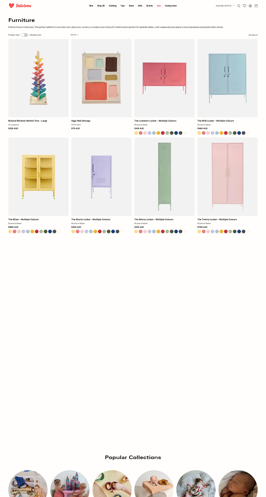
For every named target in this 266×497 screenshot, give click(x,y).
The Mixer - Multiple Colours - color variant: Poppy (37, 231)
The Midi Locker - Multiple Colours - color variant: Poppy (226, 133)
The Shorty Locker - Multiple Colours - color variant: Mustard (95, 231)
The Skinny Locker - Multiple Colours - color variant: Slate (180, 231)
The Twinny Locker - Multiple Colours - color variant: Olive (234, 231)
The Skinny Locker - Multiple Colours (153, 219)
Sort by (74, 35)
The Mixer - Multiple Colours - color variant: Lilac (23, 231)
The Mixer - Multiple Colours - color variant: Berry (14, 231)
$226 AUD (13, 128)
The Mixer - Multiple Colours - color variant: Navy (50, 231)
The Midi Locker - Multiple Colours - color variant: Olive (234, 133)
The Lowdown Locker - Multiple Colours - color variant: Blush (145, 133)
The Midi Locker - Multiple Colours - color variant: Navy (239, 133)
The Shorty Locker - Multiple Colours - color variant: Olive (108, 231)
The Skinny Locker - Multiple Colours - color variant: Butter (136, 231)
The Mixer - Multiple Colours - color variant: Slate (54, 231)
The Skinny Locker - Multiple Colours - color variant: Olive (171, 231)
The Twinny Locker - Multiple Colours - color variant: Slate (243, 231)
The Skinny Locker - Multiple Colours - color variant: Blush (145, 231)
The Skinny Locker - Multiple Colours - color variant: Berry (140, 231)
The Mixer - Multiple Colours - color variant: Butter (10, 231)
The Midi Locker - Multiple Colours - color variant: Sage (230, 133)
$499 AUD (202, 128)
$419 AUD (139, 128)
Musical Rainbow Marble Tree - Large (27, 120)
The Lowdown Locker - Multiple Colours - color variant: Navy (176, 133)
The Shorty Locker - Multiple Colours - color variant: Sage (104, 231)
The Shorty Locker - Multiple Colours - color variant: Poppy (100, 231)
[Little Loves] (20, 5)
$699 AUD (13, 227)
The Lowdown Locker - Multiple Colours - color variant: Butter (136, 133)
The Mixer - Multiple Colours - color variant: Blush (19, 231)
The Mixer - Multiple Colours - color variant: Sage (41, 231)
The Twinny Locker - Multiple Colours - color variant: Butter (199, 231)
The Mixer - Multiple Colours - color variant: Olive (45, 231)
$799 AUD (202, 227)
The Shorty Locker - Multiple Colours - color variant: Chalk (122, 231)
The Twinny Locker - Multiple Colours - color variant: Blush (208, 231)
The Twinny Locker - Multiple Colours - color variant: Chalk (248, 231)
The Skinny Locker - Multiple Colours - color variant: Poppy (163, 231)
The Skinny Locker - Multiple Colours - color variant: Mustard (158, 231)
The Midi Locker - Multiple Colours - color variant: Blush (208, 133)
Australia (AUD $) (224, 5)
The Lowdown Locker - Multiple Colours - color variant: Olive (171, 133)
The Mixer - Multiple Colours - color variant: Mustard (32, 231)
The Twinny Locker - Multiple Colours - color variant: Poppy (226, 231)
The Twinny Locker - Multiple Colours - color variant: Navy (239, 231)
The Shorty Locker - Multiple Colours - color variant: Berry (77, 231)
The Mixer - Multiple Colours (23, 219)
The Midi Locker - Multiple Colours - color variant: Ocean (217, 133)
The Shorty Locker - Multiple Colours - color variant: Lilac (86, 231)
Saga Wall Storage (80, 120)
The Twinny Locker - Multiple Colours (217, 219)
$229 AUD (76, 227)
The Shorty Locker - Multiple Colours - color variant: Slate (117, 231)
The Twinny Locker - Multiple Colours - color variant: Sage (230, 231)
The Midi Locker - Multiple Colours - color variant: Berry (203, 133)
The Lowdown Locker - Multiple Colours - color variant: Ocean (154, 133)
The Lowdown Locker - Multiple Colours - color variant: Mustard (158, 133)
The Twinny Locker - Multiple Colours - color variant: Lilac (212, 231)
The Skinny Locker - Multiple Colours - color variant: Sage (167, 231)
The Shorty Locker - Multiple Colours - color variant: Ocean (91, 231)
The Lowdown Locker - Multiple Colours (155, 120)
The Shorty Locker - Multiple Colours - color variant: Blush (82, 231)
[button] (149, 5)
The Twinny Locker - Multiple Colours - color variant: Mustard (221, 231)
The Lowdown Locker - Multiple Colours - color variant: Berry (140, 133)
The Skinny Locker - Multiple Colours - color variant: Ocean (154, 231)
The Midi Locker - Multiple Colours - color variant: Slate (243, 133)
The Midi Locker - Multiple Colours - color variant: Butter (199, 133)
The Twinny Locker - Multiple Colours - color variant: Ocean (217, 231)
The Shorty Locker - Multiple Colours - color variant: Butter (73, 231)
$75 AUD (75, 128)
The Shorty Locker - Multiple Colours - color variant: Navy (113, 231)
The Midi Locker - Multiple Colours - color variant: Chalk (248, 133)
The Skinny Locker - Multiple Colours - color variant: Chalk (185, 231)
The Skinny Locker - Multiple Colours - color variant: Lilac (149, 231)
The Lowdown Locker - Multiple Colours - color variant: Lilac (149, 133)
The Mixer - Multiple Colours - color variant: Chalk (59, 231)
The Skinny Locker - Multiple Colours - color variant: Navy (176, 231)
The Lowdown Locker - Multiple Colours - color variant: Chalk (185, 133)
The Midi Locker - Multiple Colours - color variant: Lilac (212, 133)
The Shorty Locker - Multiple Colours (90, 219)
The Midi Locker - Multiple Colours (215, 120)
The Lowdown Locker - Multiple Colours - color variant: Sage (167, 133)
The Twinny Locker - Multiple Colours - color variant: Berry (203, 231)
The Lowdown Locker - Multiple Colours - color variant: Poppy (163, 133)
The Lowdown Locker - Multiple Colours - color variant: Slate (180, 133)
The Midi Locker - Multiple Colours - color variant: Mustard (221, 133)
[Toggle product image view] (24, 35)
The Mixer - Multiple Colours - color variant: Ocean (28, 231)
